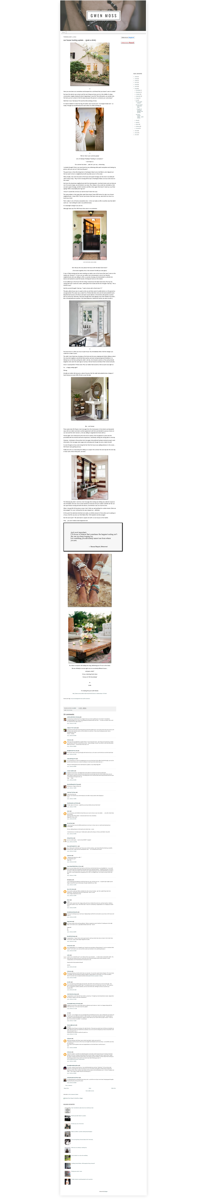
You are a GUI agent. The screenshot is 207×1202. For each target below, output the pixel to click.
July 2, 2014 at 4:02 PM (71, 907)
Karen (68, 900)
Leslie (68, 955)
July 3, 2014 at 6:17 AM (71, 941)
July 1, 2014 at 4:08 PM (71, 746)
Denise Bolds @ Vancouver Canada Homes (76, 1059)
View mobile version (90, 1090)
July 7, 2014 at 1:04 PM (71, 1061)
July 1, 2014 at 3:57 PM (71, 723)
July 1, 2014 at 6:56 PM (71, 780)
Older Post (113, 1088)
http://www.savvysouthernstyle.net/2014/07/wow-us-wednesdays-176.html (90, 693)
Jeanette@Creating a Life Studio (74, 1003)
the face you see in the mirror (77, 1123)
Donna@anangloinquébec (72, 1065)
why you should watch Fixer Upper (139, 106)
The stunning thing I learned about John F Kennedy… (82, 1139)
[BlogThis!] (81, 708)
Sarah (68, 811)
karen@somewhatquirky (72, 912)
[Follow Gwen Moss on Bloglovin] (128, 38)
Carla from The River (71, 792)
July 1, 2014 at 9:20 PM (71, 833)
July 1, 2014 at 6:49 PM (71, 766)
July (137, 100)
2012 (136, 132)
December (138, 90)
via (89, 88)
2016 (136, 84)
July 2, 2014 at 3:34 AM (71, 851)
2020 (136, 76)
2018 (136, 80)
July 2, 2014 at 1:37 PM (71, 875)
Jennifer (69, 982)
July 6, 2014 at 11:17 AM (72, 1034)
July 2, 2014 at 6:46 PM (71, 931)
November (138, 92)
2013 (136, 130)
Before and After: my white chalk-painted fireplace (81, 1131)
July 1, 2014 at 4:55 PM (71, 754)
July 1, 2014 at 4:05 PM (71, 735)
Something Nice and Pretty (72, 803)
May (137, 120)
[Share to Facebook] (84, 708)
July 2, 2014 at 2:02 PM (71, 895)
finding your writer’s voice (76, 1171)
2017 (136, 82)
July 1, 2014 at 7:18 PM (71, 788)
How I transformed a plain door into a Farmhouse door (82, 1107)
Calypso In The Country (72, 727)
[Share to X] (82, 708)
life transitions (87, 698)
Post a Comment (68, 1085)
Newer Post (66, 1088)
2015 (136, 86)
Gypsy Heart (69, 921)
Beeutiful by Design (71, 936)
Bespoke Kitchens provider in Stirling (94, 975)
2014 (136, 88)
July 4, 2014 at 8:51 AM (71, 989)
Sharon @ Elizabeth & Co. (72, 846)
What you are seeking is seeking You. (79, 1147)
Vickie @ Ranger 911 (71, 758)
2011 (136, 134)
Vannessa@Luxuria (71, 1025)
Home (63, 32)
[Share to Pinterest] (85, 708)
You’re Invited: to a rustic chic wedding (79, 1155)
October (138, 94)
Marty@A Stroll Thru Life (72, 750)
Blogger (105, 1191)
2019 (136, 78)
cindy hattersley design (72, 994)
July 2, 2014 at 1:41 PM (71, 884)
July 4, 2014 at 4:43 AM (71, 977)
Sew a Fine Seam (70, 889)
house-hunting (74, 698)
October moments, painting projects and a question (82, 1179)
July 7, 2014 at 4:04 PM (71, 1073)
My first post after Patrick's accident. (78, 1115)
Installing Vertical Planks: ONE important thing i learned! (83, 1163)
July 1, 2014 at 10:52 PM (72, 841)
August (137, 98)
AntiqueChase (70, 838)
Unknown (69, 740)
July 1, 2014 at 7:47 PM (71, 806)
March (137, 124)
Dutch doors (80, 698)
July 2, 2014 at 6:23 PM (71, 917)
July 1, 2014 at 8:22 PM (71, 818)
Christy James (70, 945)
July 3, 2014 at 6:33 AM (71, 950)
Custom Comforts (70, 770)
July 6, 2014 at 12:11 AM (72, 1008)
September (138, 96)
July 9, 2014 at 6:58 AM (71, 1082)
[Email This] (79, 708)
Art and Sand (69, 823)
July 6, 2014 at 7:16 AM (71, 1020)
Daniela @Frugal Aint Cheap (73, 784)
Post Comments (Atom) (73, 1094)
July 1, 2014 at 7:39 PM (71, 798)
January (137, 128)
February (138, 126)
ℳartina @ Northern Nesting (73, 717)
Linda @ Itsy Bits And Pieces (73, 1077)
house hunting (69, 710)
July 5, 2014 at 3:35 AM (71, 999)
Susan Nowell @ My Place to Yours (74, 866)
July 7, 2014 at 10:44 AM (72, 1047)
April (137, 122)
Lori (68, 1013)
